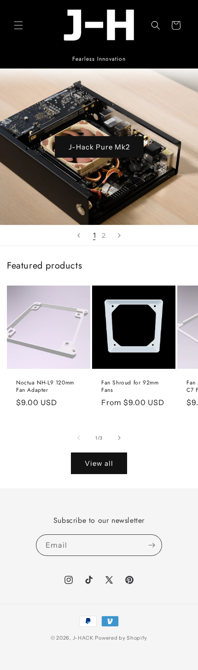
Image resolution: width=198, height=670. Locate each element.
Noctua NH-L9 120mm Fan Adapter (45, 386)
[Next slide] (119, 235)
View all (99, 463)
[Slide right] (119, 438)
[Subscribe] (151, 545)
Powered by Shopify (121, 638)
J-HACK (83, 638)
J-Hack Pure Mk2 (99, 147)
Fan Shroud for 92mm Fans (129, 386)
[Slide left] (79, 438)
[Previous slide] (79, 235)
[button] (18, 25)
